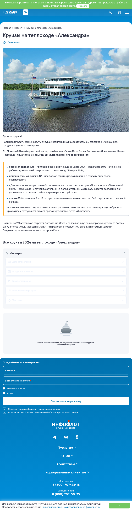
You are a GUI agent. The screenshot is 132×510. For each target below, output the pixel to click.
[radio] (4, 388)
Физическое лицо (16, 388)
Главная (7, 27)
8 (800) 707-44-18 (66, 485)
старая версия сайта (63, 5)
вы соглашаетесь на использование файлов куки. (72, 507)
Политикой (26, 412)
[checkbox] (4, 409)
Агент (10, 393)
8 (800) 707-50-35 (66, 494)
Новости (18, 27)
